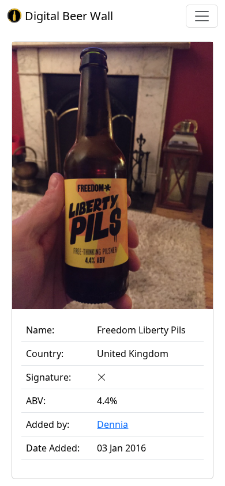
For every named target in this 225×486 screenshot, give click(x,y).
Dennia (112, 424)
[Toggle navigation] (202, 16)
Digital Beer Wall (67, 16)
